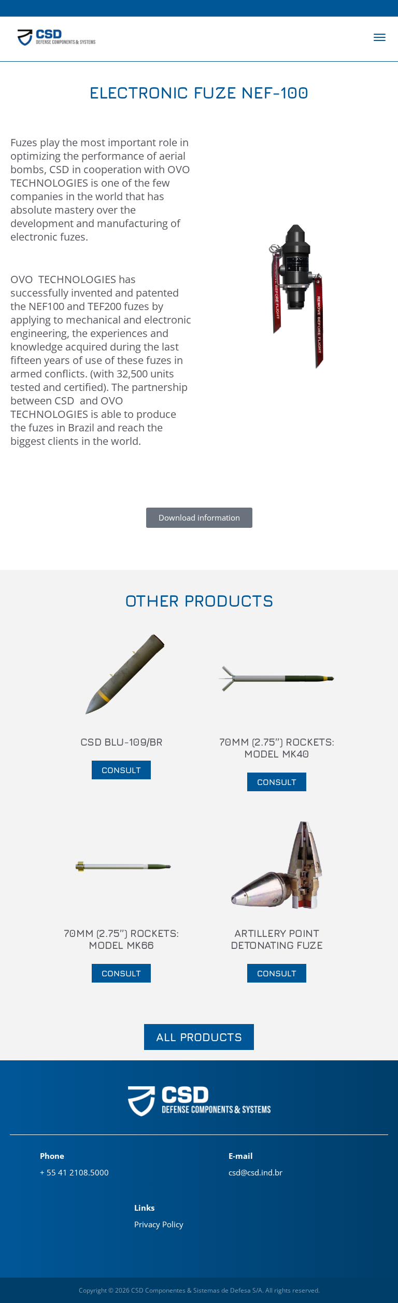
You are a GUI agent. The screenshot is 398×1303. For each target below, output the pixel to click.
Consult (121, 770)
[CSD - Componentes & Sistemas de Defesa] (56, 39)
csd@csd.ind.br (255, 1172)
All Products (199, 1037)
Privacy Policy (158, 1224)
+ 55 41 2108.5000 (74, 1172)
